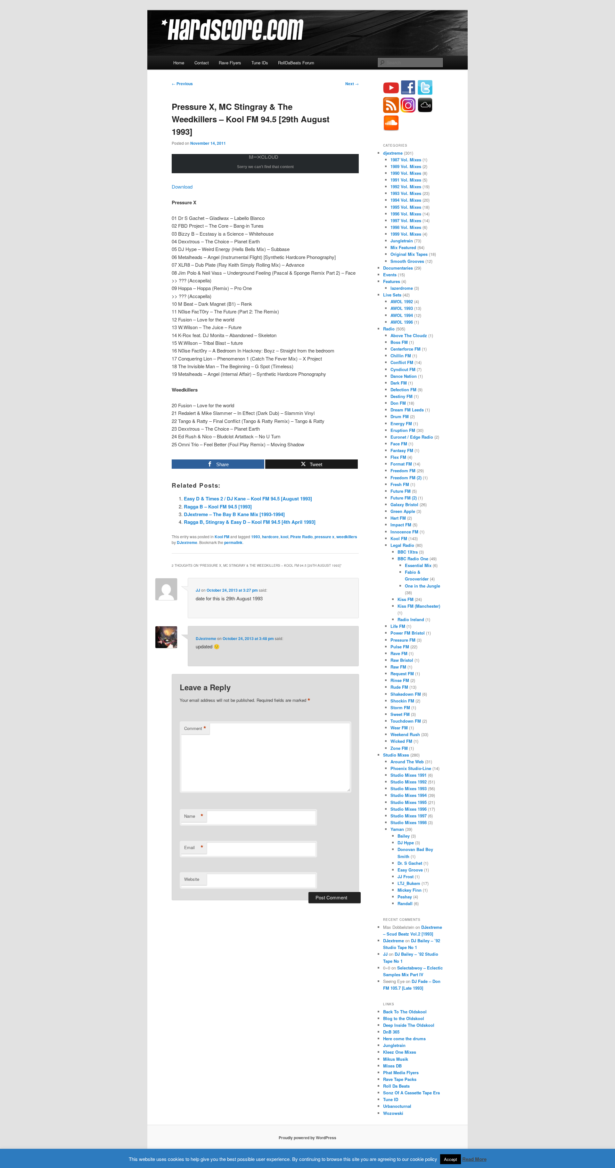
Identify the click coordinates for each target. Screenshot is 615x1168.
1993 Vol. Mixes (405, 193)
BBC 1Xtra (408, 552)
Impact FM (400, 525)
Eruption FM (402, 430)
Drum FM (399, 416)
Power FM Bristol (407, 633)
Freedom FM (402, 470)
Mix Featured (403, 247)
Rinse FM (399, 680)
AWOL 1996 (401, 322)
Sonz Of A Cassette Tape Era (411, 1093)
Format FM (401, 464)
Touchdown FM (405, 721)
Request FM (402, 673)
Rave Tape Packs (399, 1079)
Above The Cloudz (408, 335)
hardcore (270, 536)
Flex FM (398, 457)
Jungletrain (401, 241)
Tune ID (390, 1099)
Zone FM (399, 748)
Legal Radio (402, 545)
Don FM (398, 403)
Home (178, 63)
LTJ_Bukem (409, 883)
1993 (255, 536)
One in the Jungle (422, 586)
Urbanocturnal (397, 1106)
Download (182, 186)
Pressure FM (402, 640)
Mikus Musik (395, 1059)
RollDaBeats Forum (296, 63)
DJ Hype (406, 843)
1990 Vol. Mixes (405, 173)
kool (284, 536)
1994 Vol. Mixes (405, 200)
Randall (405, 903)
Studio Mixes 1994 (408, 795)
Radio (389, 329)
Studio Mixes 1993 (408, 788)
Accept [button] (450, 1159)
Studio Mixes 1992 (408, 782)
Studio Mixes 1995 (408, 802)
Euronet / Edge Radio (411, 437)
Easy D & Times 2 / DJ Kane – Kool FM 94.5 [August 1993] (248, 498)
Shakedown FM (405, 694)
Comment (195, 728)
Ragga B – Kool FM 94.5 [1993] (218, 506)
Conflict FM (401, 362)
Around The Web (407, 761)
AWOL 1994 (401, 315)
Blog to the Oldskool (403, 1018)
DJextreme (187, 542)
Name (193, 816)
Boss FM (399, 342)
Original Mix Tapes (409, 254)
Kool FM (222, 536)
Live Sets (392, 295)
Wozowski (393, 1113)
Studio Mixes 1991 (408, 775)
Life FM (397, 626)
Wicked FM (401, 741)
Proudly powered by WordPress (307, 1137)
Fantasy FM (401, 450)
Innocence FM (404, 532)
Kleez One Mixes (399, 1052)
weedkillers (346, 536)
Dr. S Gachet (410, 863)
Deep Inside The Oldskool (408, 1025)
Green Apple (402, 511)
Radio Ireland (411, 619)
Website (191, 879)
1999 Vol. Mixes (405, 234)
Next (352, 83)
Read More (474, 1159)
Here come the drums (404, 1038)
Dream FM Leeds (407, 410)
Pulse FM (399, 647)
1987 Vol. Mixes (405, 160)
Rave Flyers (230, 63)
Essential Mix (418, 565)
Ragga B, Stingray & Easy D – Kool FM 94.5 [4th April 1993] (250, 521)
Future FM (400, 491)
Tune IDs (259, 63)
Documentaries (398, 268)
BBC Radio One (413, 559)
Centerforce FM (405, 349)
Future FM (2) (403, 498)
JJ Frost (406, 876)
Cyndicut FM (402, 369)
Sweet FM (400, 714)
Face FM (398, 444)
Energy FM (401, 423)
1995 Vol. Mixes (405, 207)
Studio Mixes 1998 (408, 822)
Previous (182, 83)
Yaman (397, 829)
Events (390, 275)
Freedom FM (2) (406, 477)
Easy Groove (410, 870)
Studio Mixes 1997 (408, 816)
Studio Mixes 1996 (408, 809)
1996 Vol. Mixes (405, 214)
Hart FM (398, 518)
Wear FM (399, 728)
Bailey (404, 836)
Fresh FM (399, 484)
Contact (201, 63)
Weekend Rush (405, 734)
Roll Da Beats (396, 1086)
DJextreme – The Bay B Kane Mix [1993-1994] (234, 514)
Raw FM (398, 667)
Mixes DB (392, 1066)
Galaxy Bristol (404, 504)
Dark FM (398, 383)
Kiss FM (406, 599)
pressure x (324, 536)
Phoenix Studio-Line (410, 768)
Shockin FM (402, 701)
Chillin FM (400, 356)
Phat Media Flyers (401, 1072)
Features (391, 281)
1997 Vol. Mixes (405, 220)
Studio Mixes (396, 755)
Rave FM (398, 653)
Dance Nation (403, 376)
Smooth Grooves (407, 261)
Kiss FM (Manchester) (419, 606)
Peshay (405, 897)
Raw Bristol (401, 660)
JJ (198, 590)
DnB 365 (391, 1032)
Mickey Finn (410, 890)
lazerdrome (401, 288)
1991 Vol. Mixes (405, 180)
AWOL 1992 (401, 301)
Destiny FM (401, 396)
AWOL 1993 (401, 308)
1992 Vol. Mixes (405, 186)
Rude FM (399, 687)
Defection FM (403, 389)
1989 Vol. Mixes (405, 166)
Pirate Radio (301, 536)
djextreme (393, 153)
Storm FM (400, 707)
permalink (233, 542)
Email (193, 847)
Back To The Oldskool (405, 1012)
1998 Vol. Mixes (405, 227)
